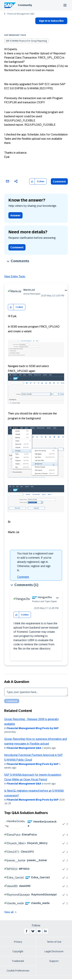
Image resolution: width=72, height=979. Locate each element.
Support (54, 961)
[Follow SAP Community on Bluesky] (32, 931)
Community (25, 5)
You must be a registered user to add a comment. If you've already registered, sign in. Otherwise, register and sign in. (35, 562)
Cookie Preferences (18, 970)
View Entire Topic (14, 276)
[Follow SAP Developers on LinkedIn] (45, 931)
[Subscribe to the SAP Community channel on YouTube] (39, 931)
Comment (59, 181)
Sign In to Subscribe (51, 20)
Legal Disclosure (54, 951)
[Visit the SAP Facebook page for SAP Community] (26, 931)
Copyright (17, 951)
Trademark (18, 961)
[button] (32, 181)
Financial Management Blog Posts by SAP (33, 728)
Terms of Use (54, 941)
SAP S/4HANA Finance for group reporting (26, 41)
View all (9, 912)
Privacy (18, 941)
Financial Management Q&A (20, 14)
